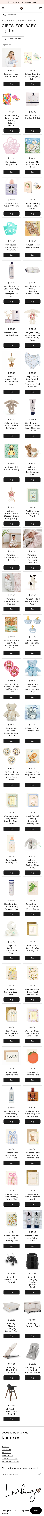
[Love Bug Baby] (21, 8)
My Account (6, 1452)
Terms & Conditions (9, 1458)
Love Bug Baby (23, 1511)
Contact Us (6, 1449)
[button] (40, 8)
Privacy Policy (7, 1455)
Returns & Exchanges (10, 1461)
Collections (13, 21)
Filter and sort (14, 39)
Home (4, 21)
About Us (5, 1446)
